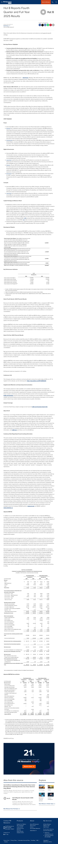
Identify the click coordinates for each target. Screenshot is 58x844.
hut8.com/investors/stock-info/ (40, 407)
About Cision (33, 825)
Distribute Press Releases (20, 829)
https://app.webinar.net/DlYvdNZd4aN (36, 381)
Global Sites (33, 830)
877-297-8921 (48, 837)
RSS (37, 840)
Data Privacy (46, 827)
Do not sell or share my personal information (48, 829)
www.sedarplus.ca (8, 508)
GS (23, 220)
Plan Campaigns (20, 825)
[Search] (56, 2)
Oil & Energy (41, 790)
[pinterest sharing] (50, 25)
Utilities (49, 790)
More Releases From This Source (11, 809)
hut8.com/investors (8, 395)
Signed (8, 165)
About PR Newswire (34, 824)
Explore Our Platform (21, 824)
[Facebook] (6, 834)
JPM (25, 218)
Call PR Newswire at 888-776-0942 (9, 827)
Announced (9, 140)
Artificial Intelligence (50, 798)
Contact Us (6, 832)
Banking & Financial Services (41, 799)
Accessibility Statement (35, 828)
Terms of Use (6, 840)
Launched (8, 160)
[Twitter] (8, 834)
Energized (8, 173)
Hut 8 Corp (25, 77)
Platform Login (46, 825)
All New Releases (47, 824)
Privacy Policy (14, 840)
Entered (8, 128)
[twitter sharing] (42, 25)
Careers (32, 827)
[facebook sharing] (40, 25)
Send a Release (46, 2)
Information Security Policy (24, 840)
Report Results (20, 831)
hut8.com (14, 430)
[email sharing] (53, 25)
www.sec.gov (31, 506)
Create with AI (20, 827)
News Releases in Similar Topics (46, 804)
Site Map (33, 840)
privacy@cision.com (49, 834)
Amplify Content (20, 832)
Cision (47, 842)
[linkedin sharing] (45, 25)
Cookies (6, 842)
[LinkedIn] (4, 834)
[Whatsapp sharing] (48, 25)
